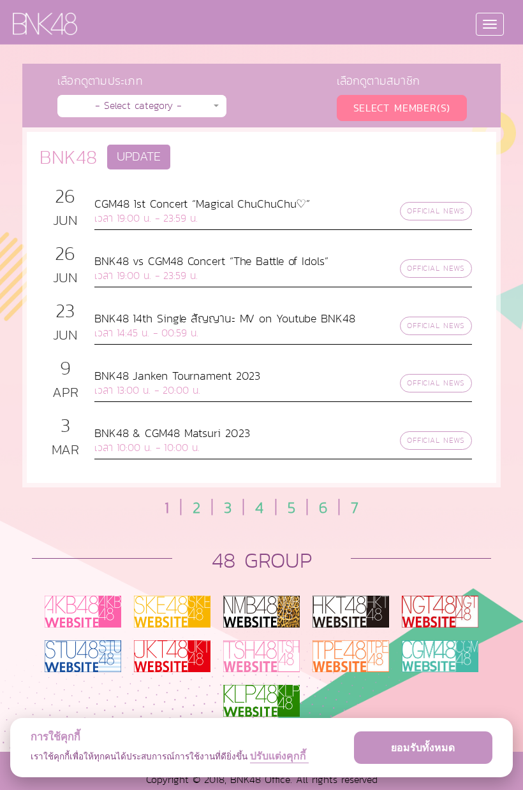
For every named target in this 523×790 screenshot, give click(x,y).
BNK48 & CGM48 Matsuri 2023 (171, 433)
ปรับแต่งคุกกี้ (279, 756)
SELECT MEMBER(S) (402, 108)
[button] (141, 106)
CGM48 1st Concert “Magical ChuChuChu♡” (202, 204)
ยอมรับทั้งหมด (423, 747)
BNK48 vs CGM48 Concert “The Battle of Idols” (211, 261)
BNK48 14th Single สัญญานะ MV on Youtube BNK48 (224, 318)
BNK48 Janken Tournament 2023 (177, 376)
